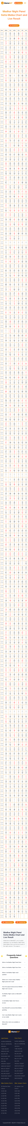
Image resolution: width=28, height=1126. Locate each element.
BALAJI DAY (4, 1059)
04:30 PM (3, 1106)
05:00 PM (17, 1108)
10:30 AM (3, 1091)
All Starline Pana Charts (5, 1087)
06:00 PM (17, 1111)
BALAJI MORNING (6, 1044)
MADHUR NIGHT (6, 1066)
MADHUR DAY (5, 1051)
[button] (25, 3)
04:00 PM (17, 1106)
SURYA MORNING (6, 1041)
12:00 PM (17, 1096)
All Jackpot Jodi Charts (19, 1087)
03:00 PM (17, 1103)
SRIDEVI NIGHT (6, 1064)
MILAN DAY (4, 1054)
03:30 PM (4, 1103)
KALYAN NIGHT (5, 1073)
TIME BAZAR (5, 1049)
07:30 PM (3, 1113)
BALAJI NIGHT (5, 1068)
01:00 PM (17, 1098)
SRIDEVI (3, 1046)
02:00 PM (17, 1101)
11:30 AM (3, 1093)
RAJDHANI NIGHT (6, 1076)
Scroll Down (15, 25)
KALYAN (3, 1061)
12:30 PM (3, 1096)
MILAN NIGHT (5, 1071)
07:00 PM (17, 1113)
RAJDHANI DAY (5, 1056)
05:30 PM (4, 1108)
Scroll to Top (22, 922)
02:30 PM (3, 1101)
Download (19, 3)
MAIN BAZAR (5, 1078)
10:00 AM (17, 1091)
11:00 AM (17, 1093)
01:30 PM (3, 1098)
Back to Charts (9, 922)
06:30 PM (4, 1111)
